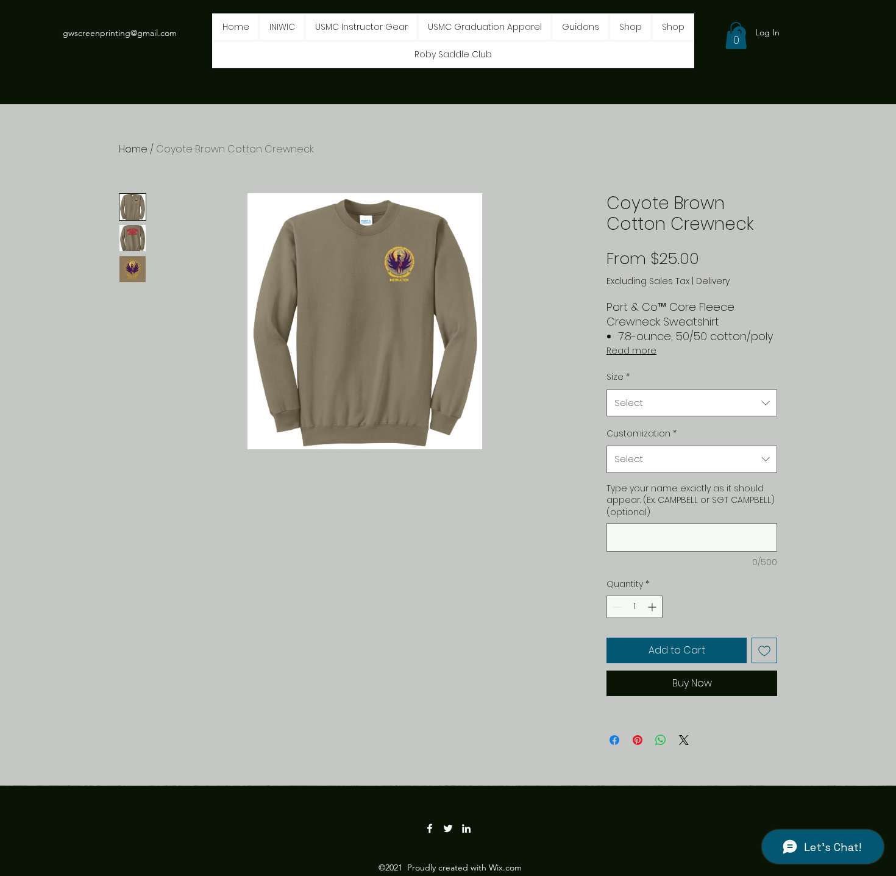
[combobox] (691, 403)
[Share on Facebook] (614, 740)
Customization (641, 433)
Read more (631, 350)
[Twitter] (448, 828)
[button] (736, 35)
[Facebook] (430, 828)
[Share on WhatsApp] (660, 740)
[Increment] (653, 607)
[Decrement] (616, 607)
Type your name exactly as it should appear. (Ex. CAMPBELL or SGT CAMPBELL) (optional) (690, 500)
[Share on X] (684, 740)
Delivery (713, 281)
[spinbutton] (634, 607)
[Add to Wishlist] (764, 650)
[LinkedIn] (466, 828)
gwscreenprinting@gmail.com (120, 32)
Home (133, 149)
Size (618, 377)
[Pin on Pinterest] (637, 740)
